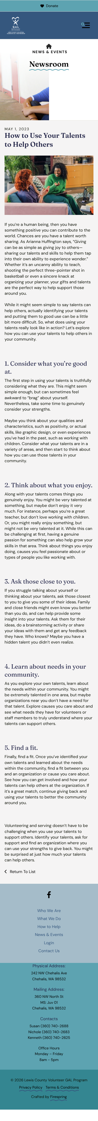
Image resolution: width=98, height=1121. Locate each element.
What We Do (49, 918)
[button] (85, 25)
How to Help (48, 926)
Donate (52, 5)
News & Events (49, 52)
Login (49, 943)
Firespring (58, 1096)
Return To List (22, 871)
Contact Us (48, 951)
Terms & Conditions (62, 1087)
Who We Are (49, 910)
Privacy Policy (30, 1087)
